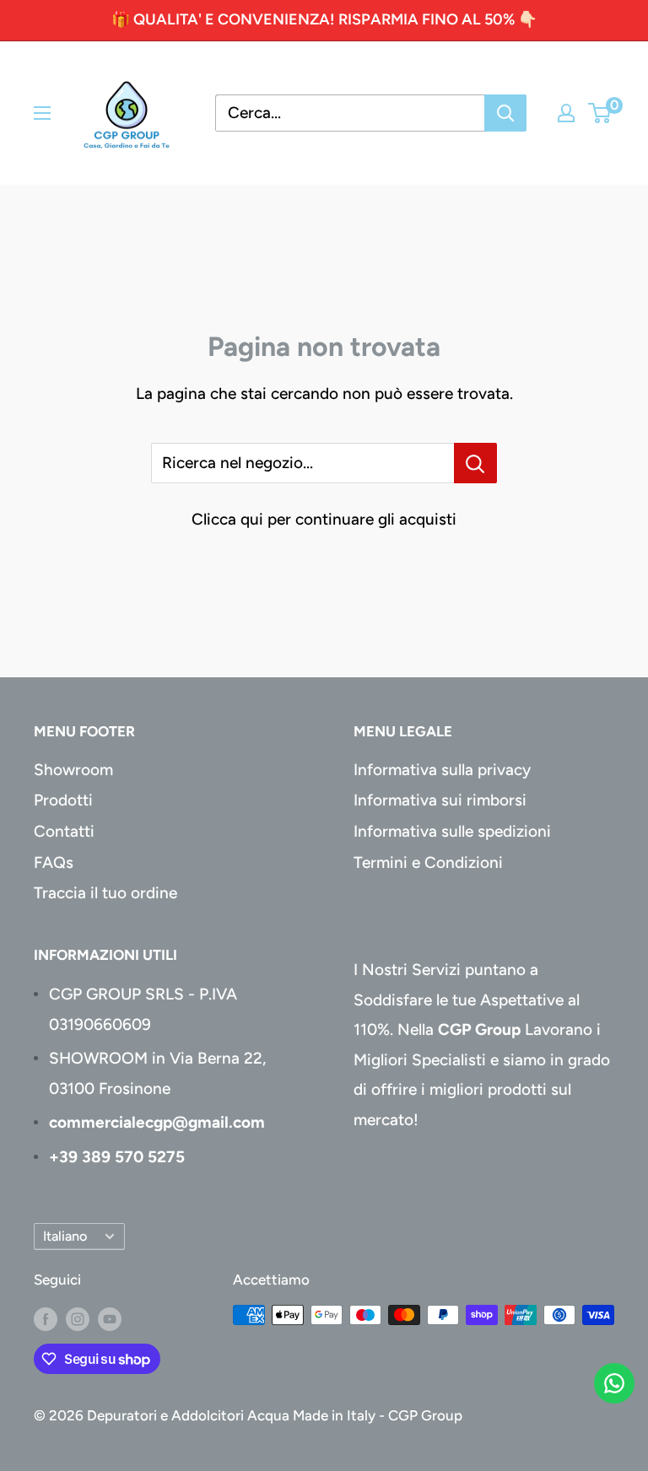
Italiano (65, 1236)
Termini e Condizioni (428, 862)
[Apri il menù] (42, 113)
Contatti (64, 831)
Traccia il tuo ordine (105, 893)
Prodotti (63, 800)
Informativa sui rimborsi (440, 800)
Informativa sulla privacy (442, 769)
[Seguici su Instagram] (77, 1318)
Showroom (73, 769)
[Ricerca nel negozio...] (475, 463)
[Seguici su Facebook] (45, 1318)
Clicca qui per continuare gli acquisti (324, 519)
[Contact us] (614, 1383)
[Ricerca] (505, 113)
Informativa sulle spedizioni (452, 831)
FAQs (53, 862)
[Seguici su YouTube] (110, 1318)
